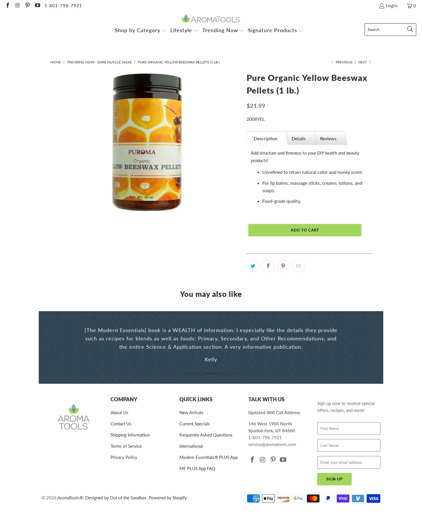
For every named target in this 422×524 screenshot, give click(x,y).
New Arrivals (191, 412)
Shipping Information (130, 434)
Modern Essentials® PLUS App (208, 457)
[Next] (375, 347)
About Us (119, 412)
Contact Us (121, 423)
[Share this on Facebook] (268, 266)
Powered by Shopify (168, 497)
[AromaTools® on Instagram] (17, 5)
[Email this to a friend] (298, 266)
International (191, 446)
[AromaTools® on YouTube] (37, 5)
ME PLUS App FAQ (197, 468)
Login (392, 5)
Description (265, 138)
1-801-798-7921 (63, 5)
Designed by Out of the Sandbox (115, 497)
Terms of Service (126, 446)
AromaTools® (70, 497)
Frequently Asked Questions (206, 434)
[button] (141, 30)
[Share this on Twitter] (253, 266)
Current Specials (194, 423)
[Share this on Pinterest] (283, 266)
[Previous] (47, 347)
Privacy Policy (124, 457)
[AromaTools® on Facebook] (7, 5)
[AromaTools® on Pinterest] (27, 5)
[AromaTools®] (211, 18)
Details (299, 138)
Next (363, 62)
